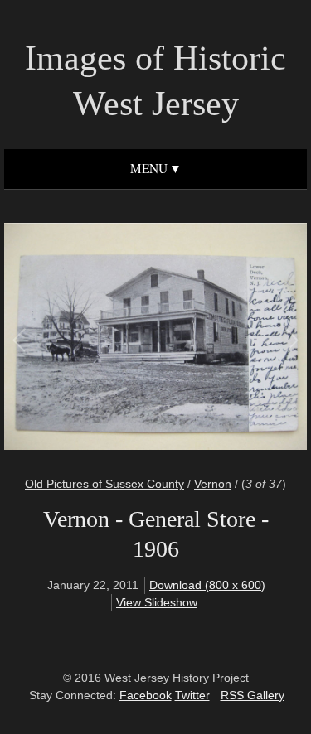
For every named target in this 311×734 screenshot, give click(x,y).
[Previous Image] (88, 339)
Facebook (145, 695)
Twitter (192, 695)
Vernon (212, 483)
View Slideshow (156, 602)
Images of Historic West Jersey (155, 81)
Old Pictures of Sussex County (104, 483)
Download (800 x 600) (207, 585)
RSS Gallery (252, 695)
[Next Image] (223, 339)
